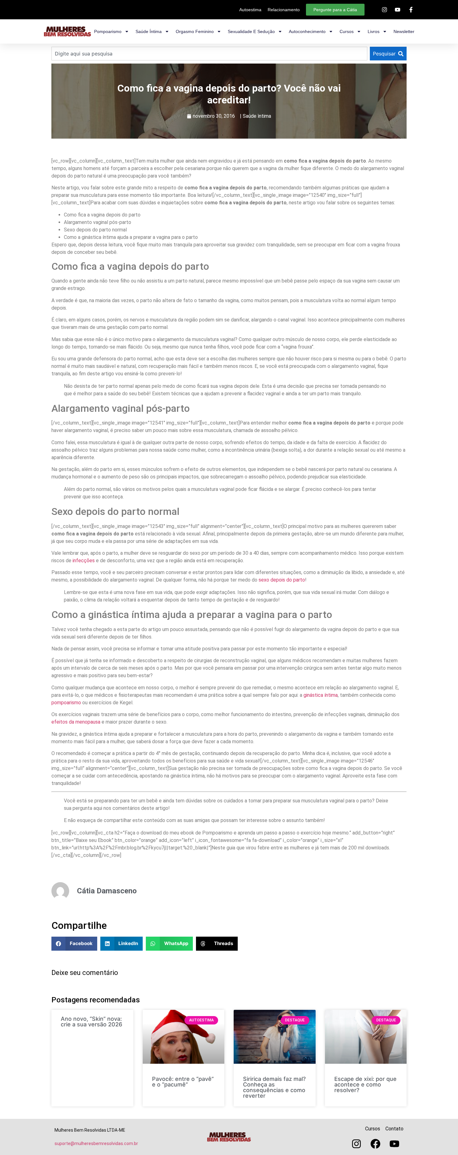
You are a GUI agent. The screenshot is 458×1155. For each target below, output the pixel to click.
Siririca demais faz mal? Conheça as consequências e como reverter (274, 1087)
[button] (74, 944)
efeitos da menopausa (75, 722)
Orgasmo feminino (195, 31)
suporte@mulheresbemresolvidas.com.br (96, 1143)
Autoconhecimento (307, 31)
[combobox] (209, 53)
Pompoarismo (108, 31)
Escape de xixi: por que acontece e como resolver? (365, 1084)
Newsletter (404, 31)
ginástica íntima (320, 695)
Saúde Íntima (149, 31)
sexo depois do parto (282, 580)
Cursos (347, 31)
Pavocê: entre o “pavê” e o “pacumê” (183, 1082)
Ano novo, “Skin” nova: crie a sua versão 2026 (91, 1021)
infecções (84, 560)
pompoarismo (66, 703)
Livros (373, 31)
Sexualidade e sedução (251, 31)
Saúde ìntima (257, 116)
